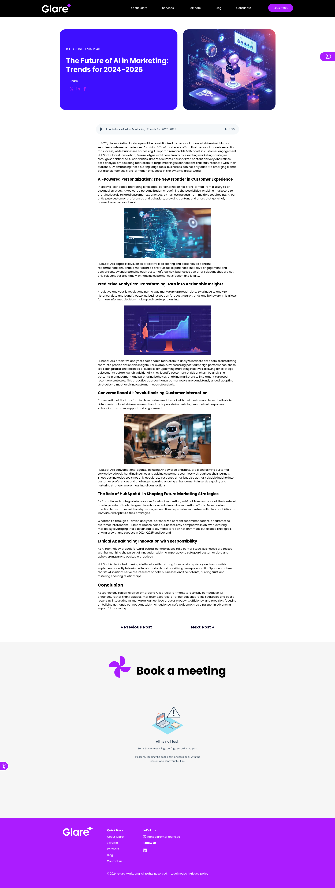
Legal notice (178, 874)
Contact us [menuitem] (114, 861)
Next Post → (202, 627)
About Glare (139, 8)
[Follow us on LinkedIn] (145, 850)
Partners (195, 8)
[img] (225, 129)
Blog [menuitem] (110, 855)
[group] (167, 129)
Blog (218, 8)
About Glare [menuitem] (115, 837)
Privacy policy (198, 874)
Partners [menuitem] (113, 849)
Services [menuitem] (112, 843)
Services (168, 8)
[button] (101, 129)
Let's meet (280, 7)
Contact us (243, 8)
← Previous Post (136, 627)
